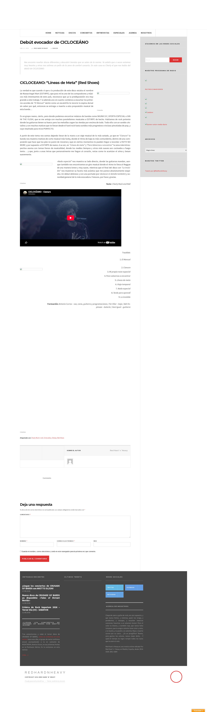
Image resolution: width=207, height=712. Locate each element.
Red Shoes (60, 438)
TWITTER (110, 587)
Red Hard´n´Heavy (41, 48)
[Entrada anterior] (31, 453)
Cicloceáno (47, 438)
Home (48, 33)
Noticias (59, 33)
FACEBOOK (130, 587)
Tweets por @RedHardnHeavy (156, 171)
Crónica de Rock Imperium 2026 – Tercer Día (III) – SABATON (41, 608)
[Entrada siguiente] (53, 453)
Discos (72, 33)
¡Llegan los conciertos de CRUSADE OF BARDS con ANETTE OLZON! (41, 587)
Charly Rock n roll (37, 438)
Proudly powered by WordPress (34, 681)
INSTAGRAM (111, 594)
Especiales (119, 33)
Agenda (133, 33)
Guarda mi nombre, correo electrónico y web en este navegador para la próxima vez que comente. (59, 551)
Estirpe (54, 438)
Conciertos (86, 33)
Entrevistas (103, 33)
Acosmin (62, 681)
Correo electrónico (66, 541)
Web (95, 541)
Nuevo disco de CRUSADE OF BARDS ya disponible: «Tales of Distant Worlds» (41, 598)
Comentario (25, 514)
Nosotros (146, 33)
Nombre (23, 541)
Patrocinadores (154, 89)
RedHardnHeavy (45, 672)
